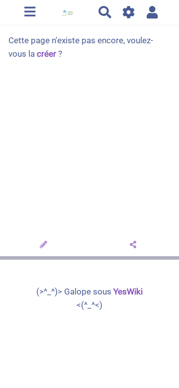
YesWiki (128, 291)
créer (46, 54)
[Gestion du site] (129, 12)
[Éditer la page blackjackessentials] (45, 245)
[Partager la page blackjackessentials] (134, 245)
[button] (152, 12)
